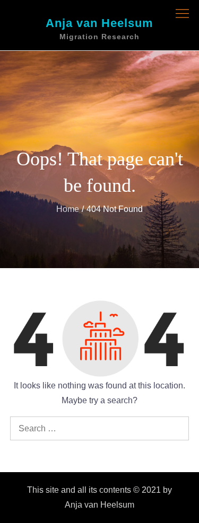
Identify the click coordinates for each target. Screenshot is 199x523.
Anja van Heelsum (99, 23)
